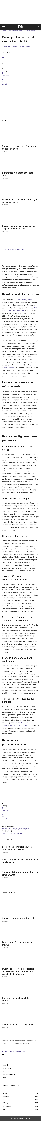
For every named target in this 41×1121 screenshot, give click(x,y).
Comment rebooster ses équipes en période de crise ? (19, 147)
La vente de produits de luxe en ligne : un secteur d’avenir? (20, 200)
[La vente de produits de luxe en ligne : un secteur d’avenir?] (20, 188)
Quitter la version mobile (20, 1118)
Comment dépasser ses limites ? (18, 918)
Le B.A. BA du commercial (28, 31)
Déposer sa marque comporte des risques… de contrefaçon (18, 227)
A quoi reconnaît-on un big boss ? (18, 1024)
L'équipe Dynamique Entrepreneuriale (17, 46)
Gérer (4, 31)
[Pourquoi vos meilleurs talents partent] (20, 986)
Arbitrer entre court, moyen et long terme (16, 829)
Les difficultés (10, 31)
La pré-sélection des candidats (12, 833)
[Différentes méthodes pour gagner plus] (20, 161)
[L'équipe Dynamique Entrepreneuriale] (8, 247)
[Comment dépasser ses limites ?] (20, 906)
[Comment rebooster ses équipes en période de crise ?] (20, 134)
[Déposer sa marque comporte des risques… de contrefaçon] (20, 214)
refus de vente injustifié (23, 300)
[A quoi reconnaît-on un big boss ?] (20, 1013)
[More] (20, 86)
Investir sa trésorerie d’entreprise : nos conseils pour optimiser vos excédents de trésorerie (18, 971)
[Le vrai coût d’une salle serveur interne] (20, 930)
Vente (17, 31)
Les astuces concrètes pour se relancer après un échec (17, 848)
